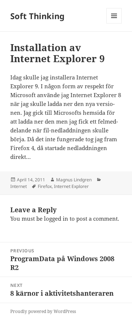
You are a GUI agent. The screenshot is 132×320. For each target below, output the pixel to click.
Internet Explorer (71, 186)
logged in (56, 218)
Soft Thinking (37, 15)
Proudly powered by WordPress (43, 311)
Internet (18, 186)
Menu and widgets (114, 23)
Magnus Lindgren (74, 180)
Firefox (45, 186)
